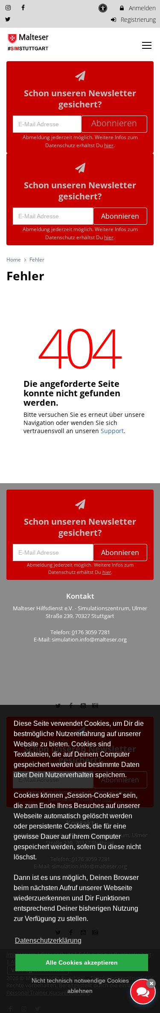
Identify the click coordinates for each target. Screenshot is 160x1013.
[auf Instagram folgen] (9, 7)
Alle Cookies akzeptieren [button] (82, 962)
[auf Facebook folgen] (24, 7)
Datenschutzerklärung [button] (48, 940)
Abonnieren (120, 216)
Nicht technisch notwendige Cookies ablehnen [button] (80, 985)
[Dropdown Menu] (147, 45)
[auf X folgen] (9, 19)
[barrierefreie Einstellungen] (104, 8)
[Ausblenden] (151, 983)
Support (112, 431)
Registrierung (137, 19)
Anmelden (141, 8)
